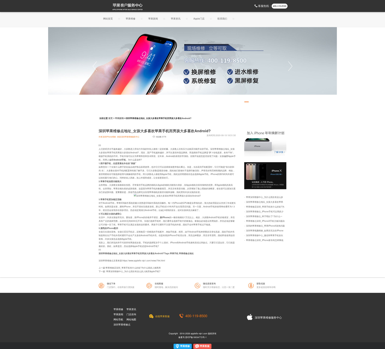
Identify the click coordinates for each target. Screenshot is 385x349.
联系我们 (222, 18)
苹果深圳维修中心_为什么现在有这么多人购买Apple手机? (133, 271)
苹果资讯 (175, 18)
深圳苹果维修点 (122, 324)
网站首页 (108, 18)
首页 (110, 118)
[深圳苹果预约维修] (265, 175)
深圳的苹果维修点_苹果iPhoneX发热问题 (265, 225)
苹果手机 (174, 253)
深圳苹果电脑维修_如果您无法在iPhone (264, 230)
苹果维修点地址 (186, 253)
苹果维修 (130, 18)
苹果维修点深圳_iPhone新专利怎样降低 (264, 240)
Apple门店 (199, 18)
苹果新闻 (153, 18)
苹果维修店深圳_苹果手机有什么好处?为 (265, 206)
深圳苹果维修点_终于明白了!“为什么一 (264, 216)
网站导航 (118, 319)
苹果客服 (204, 346)
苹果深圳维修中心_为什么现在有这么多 (264, 197)
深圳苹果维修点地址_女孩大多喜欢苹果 (264, 201)
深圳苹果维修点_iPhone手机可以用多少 (264, 211)
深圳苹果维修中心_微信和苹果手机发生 (264, 235)
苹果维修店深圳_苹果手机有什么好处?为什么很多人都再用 (133, 267)
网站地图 (131, 319)
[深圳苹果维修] (265, 142)
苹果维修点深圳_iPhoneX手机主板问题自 (265, 220)
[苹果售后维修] (192, 66)
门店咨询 (131, 314)
